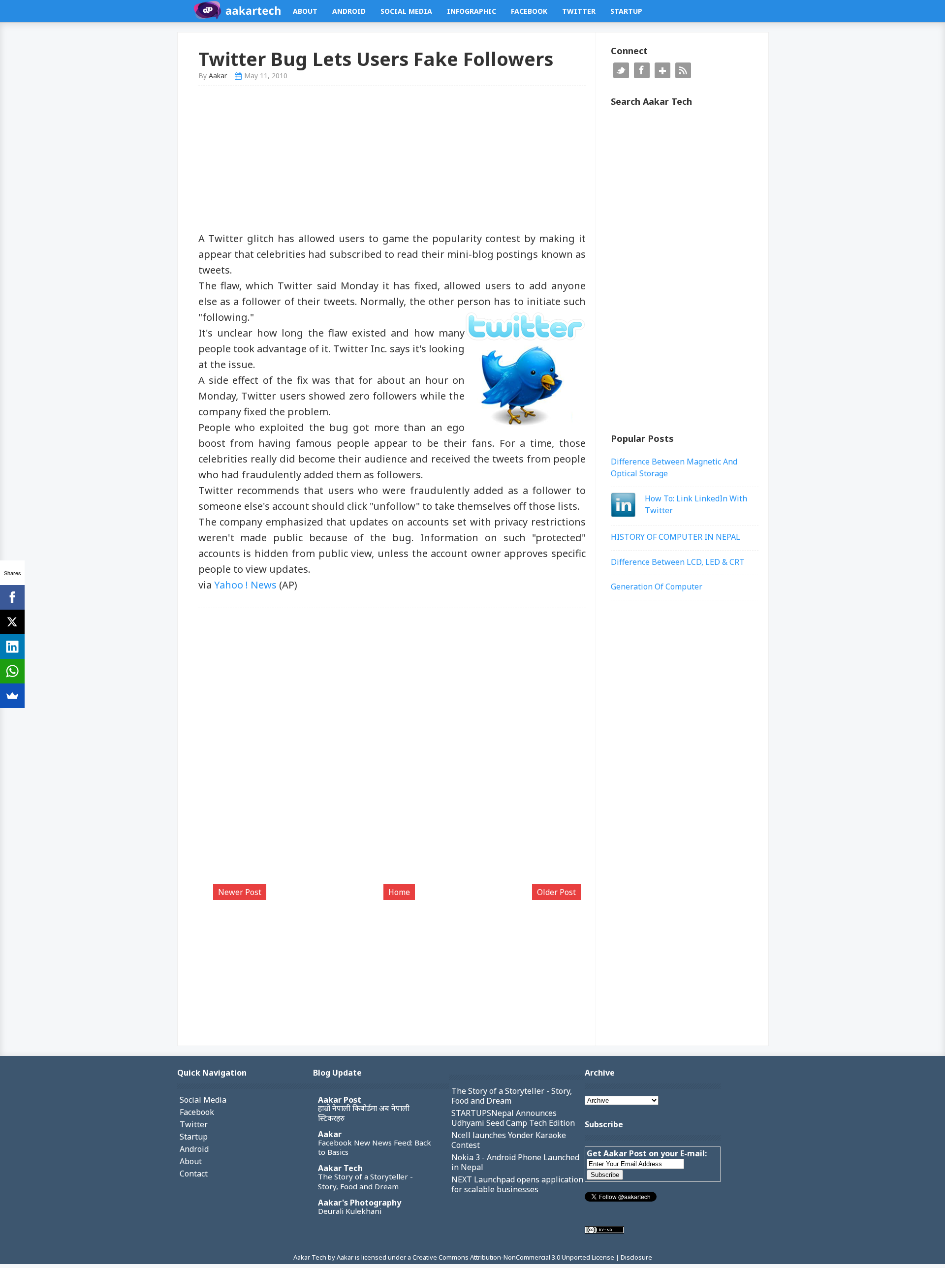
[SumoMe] (12, 695)
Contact (194, 1173)
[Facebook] (12, 597)
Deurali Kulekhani (349, 1211)
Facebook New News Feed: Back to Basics (374, 1147)
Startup (626, 11)
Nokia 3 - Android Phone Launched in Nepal (515, 1162)
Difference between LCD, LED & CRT (678, 562)
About (305, 11)
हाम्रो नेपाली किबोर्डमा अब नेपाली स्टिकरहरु (364, 1113)
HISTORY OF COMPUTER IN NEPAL (675, 536)
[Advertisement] (392, 162)
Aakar (330, 1134)
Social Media (406, 11)
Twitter (579, 11)
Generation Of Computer (656, 586)
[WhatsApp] (12, 671)
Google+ (662, 70)
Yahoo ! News (245, 584)
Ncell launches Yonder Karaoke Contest (508, 1140)
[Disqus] (392, 751)
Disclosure (636, 1257)
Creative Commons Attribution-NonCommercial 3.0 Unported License (514, 1257)
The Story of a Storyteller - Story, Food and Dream (365, 1181)
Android (349, 11)
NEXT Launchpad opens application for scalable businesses (517, 1184)
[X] (12, 622)
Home (399, 892)
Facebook (529, 11)
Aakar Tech (340, 1168)
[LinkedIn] (12, 646)
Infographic (471, 11)
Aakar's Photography (359, 1202)
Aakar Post (339, 1099)
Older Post (556, 892)
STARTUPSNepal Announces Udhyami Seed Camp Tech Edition (513, 1118)
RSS (683, 70)
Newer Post (239, 892)
